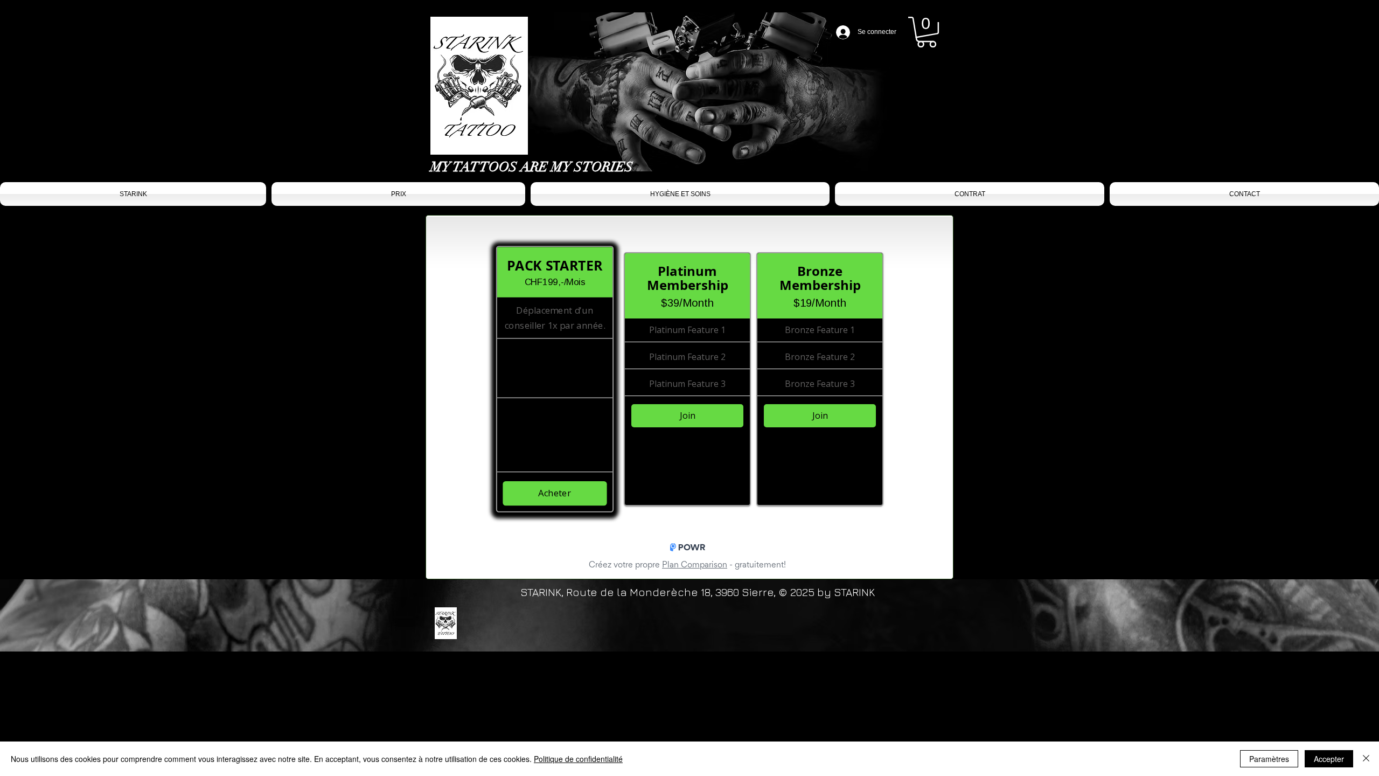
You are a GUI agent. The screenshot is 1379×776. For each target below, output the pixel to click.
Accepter (1329, 758)
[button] (926, 32)
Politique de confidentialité (578, 758)
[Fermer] (1366, 758)
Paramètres (1269, 758)
